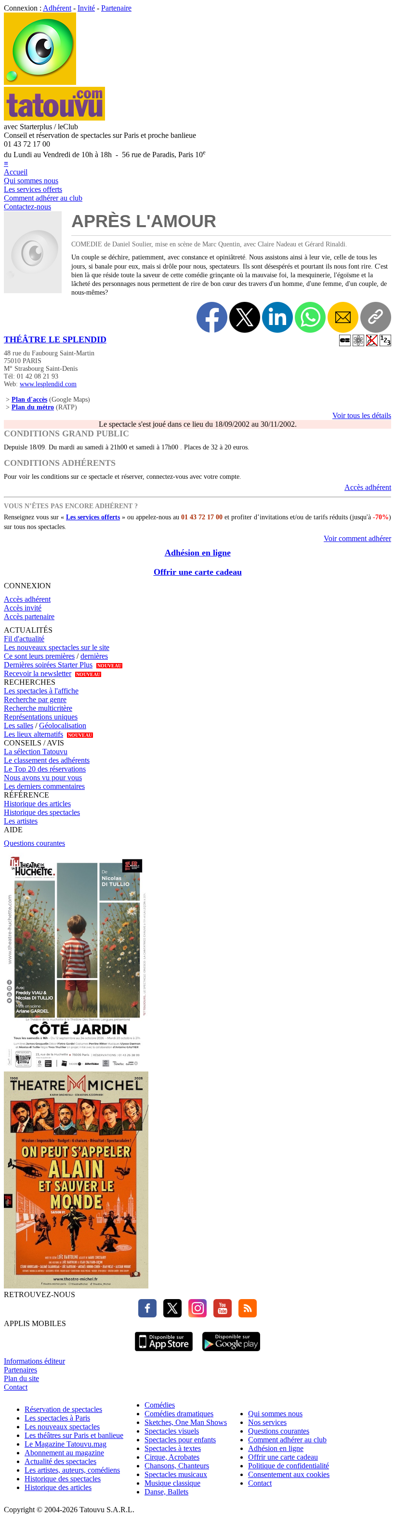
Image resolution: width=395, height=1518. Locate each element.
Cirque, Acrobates (172, 1457)
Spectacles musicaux (176, 1474)
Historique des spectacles (42, 812)
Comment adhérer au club (43, 198)
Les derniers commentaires (44, 786)
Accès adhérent (367, 487)
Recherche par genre (35, 699)
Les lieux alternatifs (33, 734)
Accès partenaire (29, 616)
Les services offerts (33, 189)
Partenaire (116, 8)
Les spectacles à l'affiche (41, 691)
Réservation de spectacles (63, 1409)
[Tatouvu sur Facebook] (147, 1315)
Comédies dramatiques (179, 1414)
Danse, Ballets (166, 1492)
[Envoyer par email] (343, 317)
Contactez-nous (27, 207)
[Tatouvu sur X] (170, 1315)
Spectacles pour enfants (180, 1440)
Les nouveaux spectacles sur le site (56, 647)
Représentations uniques (41, 717)
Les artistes (21, 821)
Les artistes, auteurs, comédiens (72, 1470)
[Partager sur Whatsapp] (310, 317)
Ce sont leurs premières (39, 656)
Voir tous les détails (361, 415)
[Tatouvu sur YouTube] (220, 1315)
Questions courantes (34, 843)
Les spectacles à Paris (57, 1418)
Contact (15, 1387)
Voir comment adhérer (357, 538)
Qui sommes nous (31, 180)
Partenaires (20, 1370)
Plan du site (21, 1378)
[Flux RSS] (245, 1315)
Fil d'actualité (24, 639)
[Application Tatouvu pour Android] (231, 1352)
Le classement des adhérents (47, 760)
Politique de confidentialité (288, 1466)
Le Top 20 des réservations (45, 769)
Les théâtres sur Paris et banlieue (74, 1435)
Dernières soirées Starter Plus (48, 665)
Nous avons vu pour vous (43, 777)
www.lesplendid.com (48, 384)
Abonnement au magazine (64, 1453)
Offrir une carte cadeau (198, 572)
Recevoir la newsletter (37, 673)
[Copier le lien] (375, 317)
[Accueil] (40, 82)
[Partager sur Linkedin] (277, 317)
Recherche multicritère (38, 708)
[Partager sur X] (244, 317)
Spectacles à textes (173, 1448)
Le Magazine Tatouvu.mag (65, 1444)
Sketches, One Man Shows (186, 1422)
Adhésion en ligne (198, 552)
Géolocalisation (62, 725)
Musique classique (172, 1483)
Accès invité (22, 608)
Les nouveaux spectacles (62, 1427)
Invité (86, 8)
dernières (94, 656)
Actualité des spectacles (60, 1461)
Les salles (18, 725)
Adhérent (57, 8)
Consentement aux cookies (288, 1474)
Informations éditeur (34, 1361)
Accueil (15, 172)
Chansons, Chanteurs (177, 1466)
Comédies (160, 1405)
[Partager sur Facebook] (212, 317)
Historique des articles (37, 804)
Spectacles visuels (172, 1431)
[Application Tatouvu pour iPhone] (164, 1352)
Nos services (267, 1422)
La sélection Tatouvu (35, 751)
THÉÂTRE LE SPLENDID (55, 339)
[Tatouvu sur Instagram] (195, 1315)
